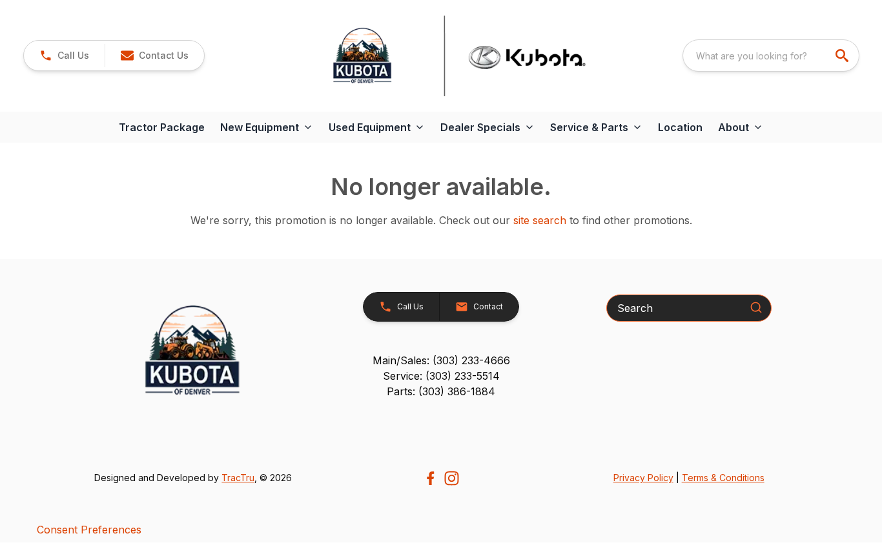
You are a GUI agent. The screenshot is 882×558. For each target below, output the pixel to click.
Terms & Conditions (723, 477)
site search (539, 220)
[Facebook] (430, 478)
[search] (843, 55)
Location (680, 127)
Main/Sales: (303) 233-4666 (441, 360)
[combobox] (771, 55)
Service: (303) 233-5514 (441, 375)
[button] (64, 55)
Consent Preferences (89, 529)
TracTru (237, 477)
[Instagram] (452, 478)
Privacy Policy (643, 477)
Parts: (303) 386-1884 (441, 391)
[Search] (756, 307)
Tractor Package (162, 127)
